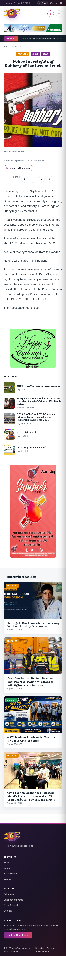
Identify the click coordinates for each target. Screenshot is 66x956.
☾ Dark (42, 3)
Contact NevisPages (18, 935)
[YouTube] (61, 3)
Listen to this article (18, 168)
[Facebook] (51, 3)
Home (6, 46)
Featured (16, 46)
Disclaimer (40, 948)
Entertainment (10, 873)
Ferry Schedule (11, 905)
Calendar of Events (13, 899)
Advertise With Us (43, 951)
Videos (7, 879)
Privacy (50, 948)
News (6, 862)
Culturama (9, 894)
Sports (7, 868)
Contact (8, 910)
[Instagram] (56, 3)
